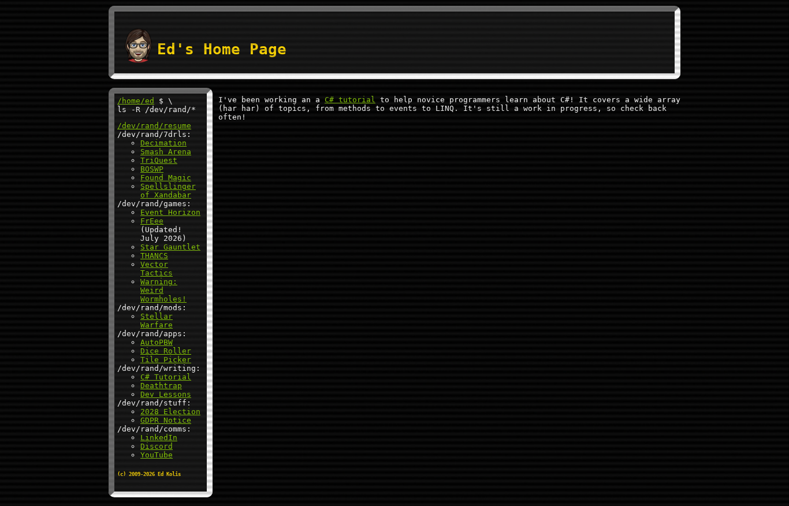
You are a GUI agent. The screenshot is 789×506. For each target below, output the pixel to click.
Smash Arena (165, 151)
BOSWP (151, 169)
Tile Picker (165, 359)
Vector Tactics (156, 268)
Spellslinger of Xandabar (168, 190)
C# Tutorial (165, 377)
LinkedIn (158, 437)
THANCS (154, 255)
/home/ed (135, 100)
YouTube (156, 455)
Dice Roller (165, 351)
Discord (156, 446)
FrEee (151, 221)
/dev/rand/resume (154, 125)
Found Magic (165, 177)
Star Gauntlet (170, 247)
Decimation (163, 143)
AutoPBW (156, 342)
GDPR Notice (165, 420)
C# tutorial (350, 99)
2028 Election (170, 411)
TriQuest (158, 160)
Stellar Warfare (156, 320)
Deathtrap (161, 385)
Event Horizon (170, 212)
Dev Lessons (165, 394)
